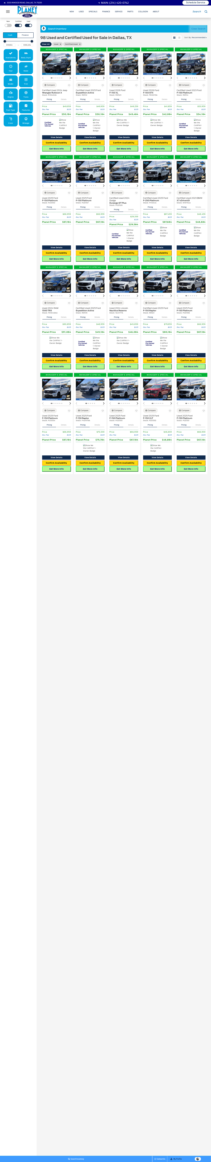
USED (81, 12)
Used (28, 21)
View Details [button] (56, 137)
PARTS (130, 12)
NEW (72, 12)
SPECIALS (93, 12)
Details (63, 99)
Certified (18, 21)
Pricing (49, 99)
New (8, 21)
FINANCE (106, 12)
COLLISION (143, 12)
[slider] (5, 41)
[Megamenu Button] (8, 11)
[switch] (8, 23)
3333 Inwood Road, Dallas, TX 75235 (24, 3)
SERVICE (118, 12)
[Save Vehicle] (69, 85)
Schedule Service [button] (195, 2)
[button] (11, 55)
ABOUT (156, 12)
